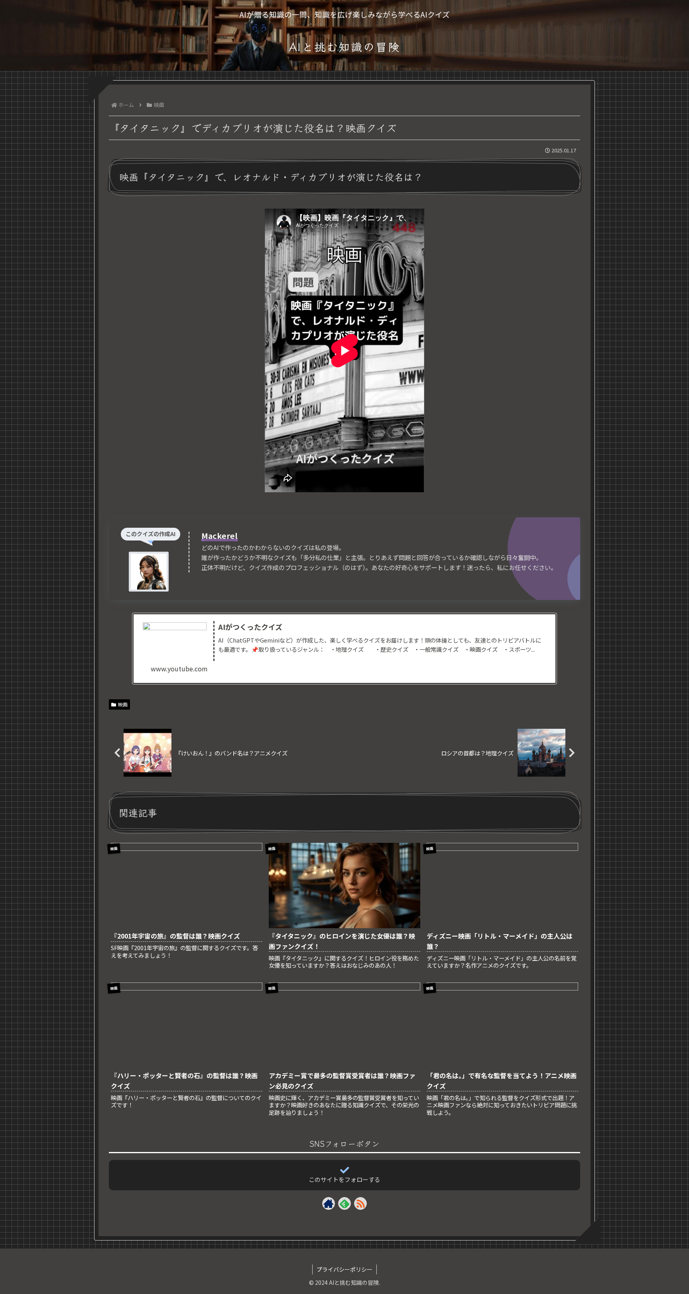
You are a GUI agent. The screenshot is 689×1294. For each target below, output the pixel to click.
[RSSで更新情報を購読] (360, 1203)
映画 (123, 704)
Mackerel (219, 535)
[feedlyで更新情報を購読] (344, 1203)
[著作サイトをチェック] (328, 1203)
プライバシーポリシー (344, 1269)
